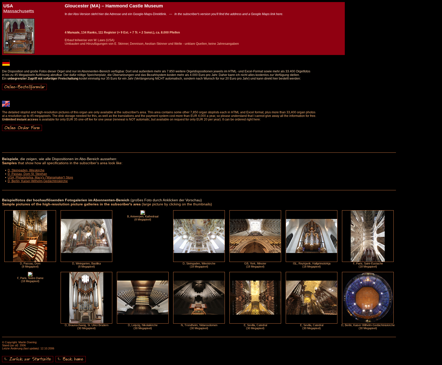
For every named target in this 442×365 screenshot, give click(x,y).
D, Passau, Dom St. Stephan (27, 174)
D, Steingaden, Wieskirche (26, 170)
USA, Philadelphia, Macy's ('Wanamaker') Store (40, 177)
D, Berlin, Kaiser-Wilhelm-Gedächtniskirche (38, 181)
